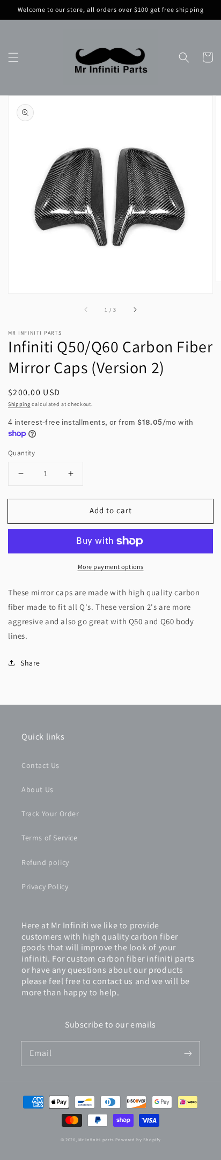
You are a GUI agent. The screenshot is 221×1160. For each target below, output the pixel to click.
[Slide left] (86, 310)
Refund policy (45, 862)
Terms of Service (49, 838)
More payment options (111, 567)
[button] (13, 57)
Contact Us (40, 765)
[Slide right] (134, 310)
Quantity (21, 452)
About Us (37, 789)
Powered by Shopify (138, 1139)
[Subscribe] (188, 1053)
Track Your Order (50, 813)
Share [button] (30, 663)
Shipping (19, 404)
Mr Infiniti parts (96, 1139)
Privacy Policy (44, 886)
